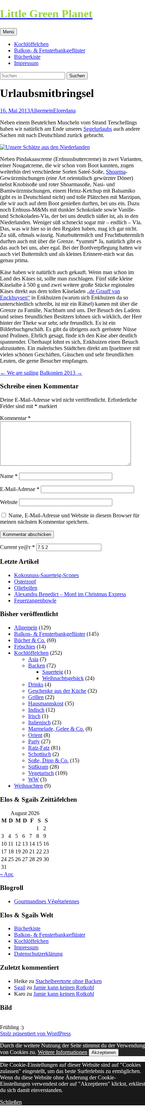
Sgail (19, 987)
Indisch (36, 710)
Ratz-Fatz (39, 748)
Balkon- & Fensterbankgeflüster (49, 50)
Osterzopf (25, 581)
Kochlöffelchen (31, 44)
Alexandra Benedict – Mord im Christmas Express (70, 594)
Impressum (26, 63)
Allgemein (41, 111)
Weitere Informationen (62, 1052)
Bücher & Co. (29, 640)
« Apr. (7, 874)
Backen (36, 665)
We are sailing (19, 373)
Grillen (36, 697)
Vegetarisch (41, 773)
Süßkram (38, 767)
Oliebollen (25, 588)
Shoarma (116, 172)
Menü (8, 31)
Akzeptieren (104, 1052)
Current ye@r (17, 547)
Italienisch (39, 722)
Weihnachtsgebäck (63, 678)
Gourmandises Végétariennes (46, 901)
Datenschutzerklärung (38, 954)
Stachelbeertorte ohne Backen (69, 981)
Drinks (35, 684)
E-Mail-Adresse (19, 489)
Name (9, 476)
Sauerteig (52, 672)
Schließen (11, 1102)
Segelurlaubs (97, 129)
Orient (35, 735)
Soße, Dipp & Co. (48, 760)
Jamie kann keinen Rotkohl (63, 987)
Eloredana (64, 111)
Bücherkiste (27, 57)
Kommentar (15, 418)
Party (34, 741)
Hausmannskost (45, 703)
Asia (33, 659)
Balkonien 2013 (61, 373)
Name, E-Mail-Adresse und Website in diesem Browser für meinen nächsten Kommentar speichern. (69, 518)
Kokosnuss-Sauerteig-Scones (46, 575)
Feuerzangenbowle (35, 600)
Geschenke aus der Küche (57, 691)
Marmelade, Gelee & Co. (56, 729)
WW (33, 779)
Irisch (34, 716)
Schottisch (39, 754)
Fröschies (24, 647)
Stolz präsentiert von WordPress (35, 1033)
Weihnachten (28, 786)
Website (9, 502)
